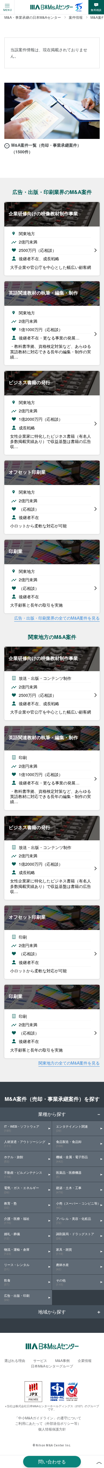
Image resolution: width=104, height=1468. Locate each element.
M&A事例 (62, 1360)
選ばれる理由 (14, 1360)
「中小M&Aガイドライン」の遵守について (48, 1417)
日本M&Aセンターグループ (52, 1365)
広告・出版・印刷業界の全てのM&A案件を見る (57, 618)
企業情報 (85, 1360)
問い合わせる (52, 1461)
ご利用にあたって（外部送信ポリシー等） (48, 1423)
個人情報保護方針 (52, 1429)
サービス (40, 1360)
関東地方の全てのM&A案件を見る (69, 1063)
